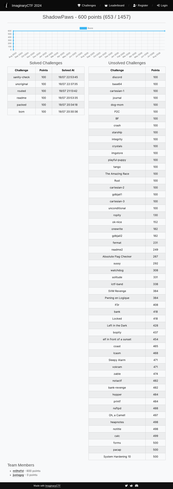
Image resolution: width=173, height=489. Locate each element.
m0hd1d (18, 471)
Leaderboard (116, 5)
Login (164, 5)
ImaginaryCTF (53, 485)
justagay (18, 475)
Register (142, 5)
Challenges (88, 5)
